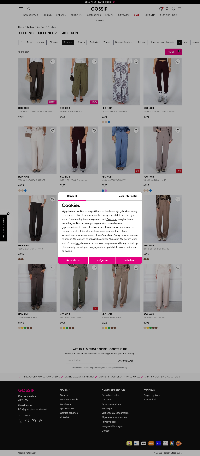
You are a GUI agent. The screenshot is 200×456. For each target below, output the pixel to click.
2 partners (111, 219)
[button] (3, 228)
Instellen (129, 260)
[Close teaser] (8, 213)
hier (78, 243)
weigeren (102, 260)
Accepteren (73, 260)
